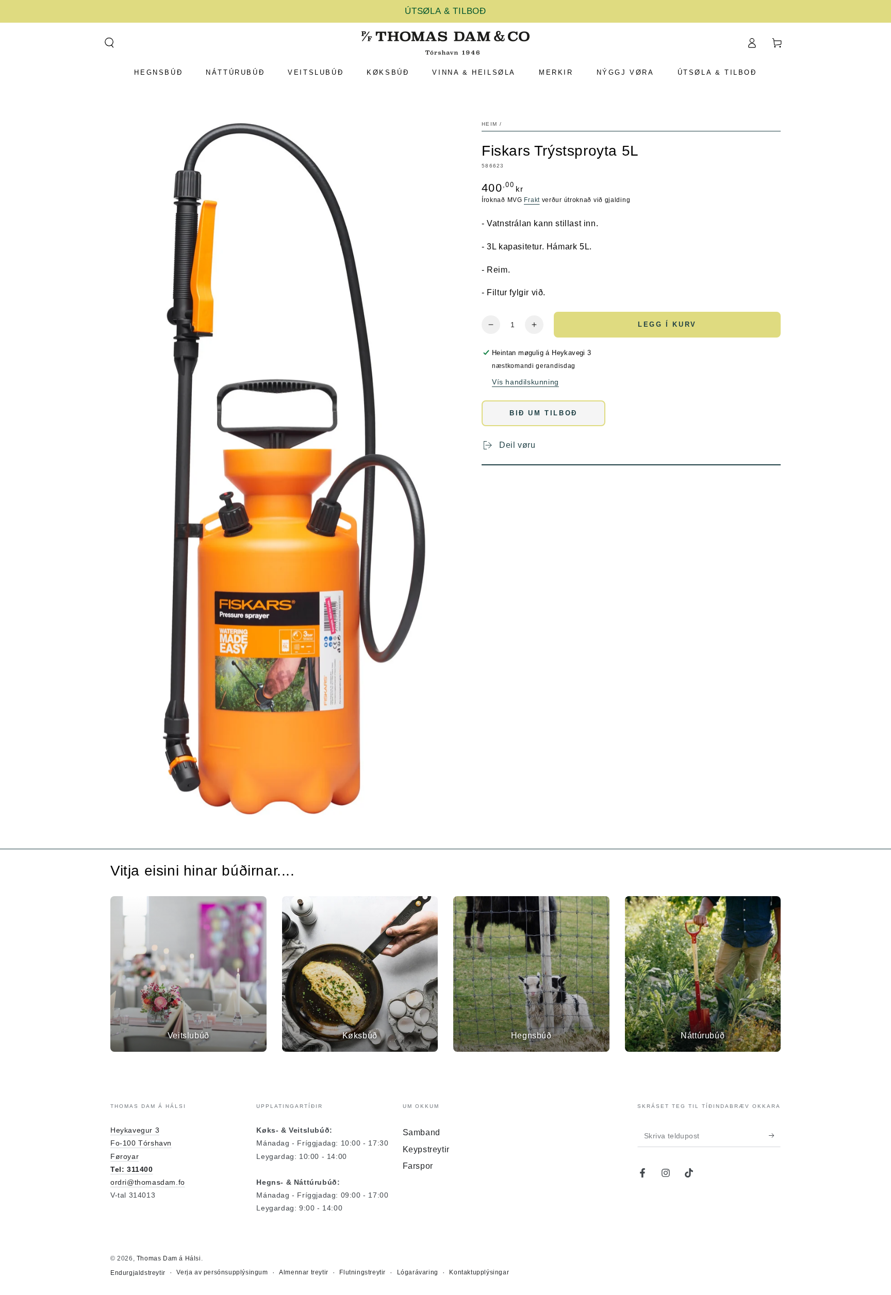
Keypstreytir (426, 1149)
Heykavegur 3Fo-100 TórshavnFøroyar (141, 1143)
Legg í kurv (667, 324)
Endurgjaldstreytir (138, 1272)
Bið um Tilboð (543, 413)
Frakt (532, 200)
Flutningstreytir (362, 1272)
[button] (109, 42)
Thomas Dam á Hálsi (169, 1258)
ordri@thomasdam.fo (147, 1182)
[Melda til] (775, 1135)
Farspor (418, 1166)
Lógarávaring (417, 1272)
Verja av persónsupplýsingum (222, 1272)
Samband (421, 1132)
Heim (489, 124)
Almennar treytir (303, 1272)
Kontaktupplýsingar (479, 1272)
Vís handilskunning (525, 382)
